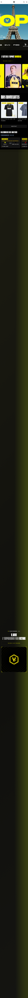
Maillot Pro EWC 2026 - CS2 (8, 119)
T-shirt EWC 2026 (22, 119)
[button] (24, 2)
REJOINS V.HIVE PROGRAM (14, 643)
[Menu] (1, 2)
